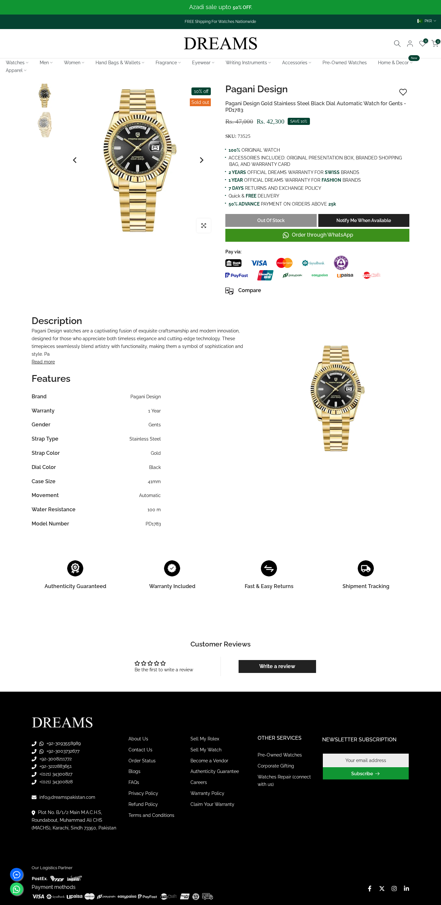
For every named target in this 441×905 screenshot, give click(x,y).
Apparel (14, 70)
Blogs (134, 771)
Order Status (142, 760)
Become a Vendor (209, 760)
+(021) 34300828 (55, 781)
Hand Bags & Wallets (118, 62)
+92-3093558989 (63, 743)
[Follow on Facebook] (370, 888)
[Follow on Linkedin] (406, 888)
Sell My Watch (205, 749)
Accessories (294, 62)
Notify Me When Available (363, 220)
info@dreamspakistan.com (66, 796)
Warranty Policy (207, 793)
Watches (15, 62)
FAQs (133, 782)
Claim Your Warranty (212, 804)
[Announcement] (220, 7)
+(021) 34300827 (55, 774)
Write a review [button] (277, 666)
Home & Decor (397, 62)
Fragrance (166, 62)
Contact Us (140, 749)
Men (44, 62)
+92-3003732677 (62, 751)
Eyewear (201, 62)
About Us (138, 738)
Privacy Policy (143, 793)
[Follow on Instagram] (394, 888)
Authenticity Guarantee (214, 771)
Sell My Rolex (204, 738)
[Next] (201, 160)
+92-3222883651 (55, 766)
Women (72, 62)
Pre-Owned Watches (345, 62)
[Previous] (75, 160)
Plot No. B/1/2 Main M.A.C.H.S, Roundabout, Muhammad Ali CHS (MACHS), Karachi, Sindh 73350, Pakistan (74, 820)
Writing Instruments (246, 62)
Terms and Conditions (151, 815)
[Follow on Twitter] (382, 888)
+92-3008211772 (55, 758)
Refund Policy (143, 804)
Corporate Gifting (276, 765)
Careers (198, 782)
